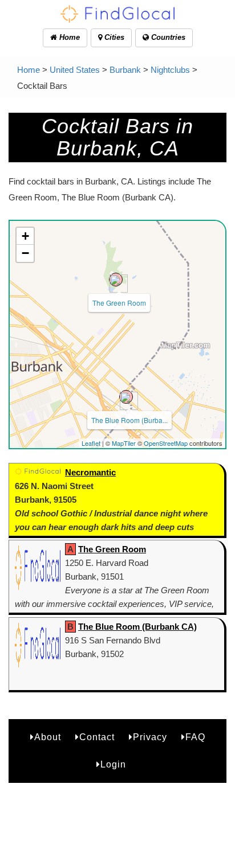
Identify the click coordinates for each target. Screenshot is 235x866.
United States (75, 70)
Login (113, 764)
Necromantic (90, 472)
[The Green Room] (116, 279)
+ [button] (25, 236)
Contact (97, 737)
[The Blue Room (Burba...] (126, 397)
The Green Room (119, 302)
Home (68, 37)
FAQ (195, 737)
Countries (167, 37)
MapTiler (124, 443)
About (47, 737)
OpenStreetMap (166, 443)
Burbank (125, 70)
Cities (113, 37)
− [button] (25, 253)
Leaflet (91, 443)
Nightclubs (170, 70)
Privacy (150, 737)
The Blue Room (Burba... (129, 420)
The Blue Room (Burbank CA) (137, 626)
